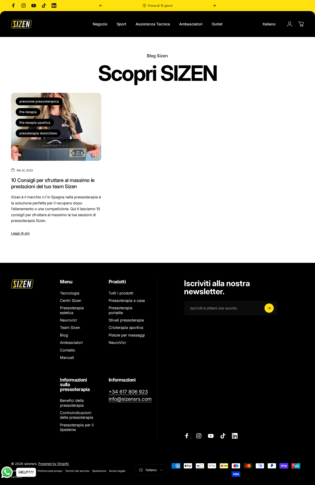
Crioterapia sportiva (126, 327)
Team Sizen (70, 327)
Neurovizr (68, 320)
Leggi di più (20, 233)
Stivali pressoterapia (126, 320)
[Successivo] (214, 5)
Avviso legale (117, 471)
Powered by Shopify (53, 464)
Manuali (67, 357)
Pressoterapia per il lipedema (77, 427)
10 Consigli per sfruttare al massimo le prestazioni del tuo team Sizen (53, 183)
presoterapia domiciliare (38, 133)
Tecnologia (69, 293)
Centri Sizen (70, 300)
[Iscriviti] (269, 308)
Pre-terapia (28, 112)
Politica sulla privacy (50, 471)
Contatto (67, 350)
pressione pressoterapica (39, 101)
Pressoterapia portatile (120, 310)
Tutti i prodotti (121, 293)
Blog (64, 335)
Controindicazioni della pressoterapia (76, 415)
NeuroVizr (117, 342)
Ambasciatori (71, 342)
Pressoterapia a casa (127, 300)
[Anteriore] (101, 5)
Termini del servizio (77, 471)
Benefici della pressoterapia (72, 402)
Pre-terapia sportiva (34, 122)
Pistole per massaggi (127, 335)
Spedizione (99, 471)
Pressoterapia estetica (72, 310)
